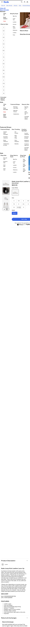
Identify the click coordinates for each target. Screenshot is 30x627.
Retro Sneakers (17, 141)
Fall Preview (16, 132)
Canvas (14, 24)
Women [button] (15, 5)
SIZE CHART (4, 593)
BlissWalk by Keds (26, 137)
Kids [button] (20, 5)
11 (3, 80)
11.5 (4, 83)
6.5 (3, 50)
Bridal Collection (5, 141)
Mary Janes (14, 27)
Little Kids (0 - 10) (27, 113)
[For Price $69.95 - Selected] (15, 192)
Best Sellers (5, 18)
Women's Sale (5, 162)
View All (3, 5)
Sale (4, 21)
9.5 (3, 70)
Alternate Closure (15, 111)
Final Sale (4, 169)
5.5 (3, 44)
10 (3, 73)
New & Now (24, 30)
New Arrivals (9, 5)
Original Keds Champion (5, 133)
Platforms (15, 30)
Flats (14, 35)
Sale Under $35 (24, 160)
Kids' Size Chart (5, 116)
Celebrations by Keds (6, 144)
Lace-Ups (14, 19)
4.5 (3, 37)
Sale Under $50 (24, 165)
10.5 (4, 77)
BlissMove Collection (26, 141)
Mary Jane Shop (16, 137)
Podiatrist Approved (26, 144)
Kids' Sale (4, 166)
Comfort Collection (26, 134)
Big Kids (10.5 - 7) (26, 108)
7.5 (3, 57)
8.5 (3, 63)
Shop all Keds (15, 183)
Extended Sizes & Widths (3, 99)
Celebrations (16, 114)
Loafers (14, 32)
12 (3, 86)
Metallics (17, 143)
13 (3, 90)
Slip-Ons (15, 16)
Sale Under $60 (24, 170)
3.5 (3, 30)
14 (3, 93)
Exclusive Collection (5, 137)
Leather (14, 22)
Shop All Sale (5, 158)
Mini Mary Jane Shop (15, 107)
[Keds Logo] (6, 1)
